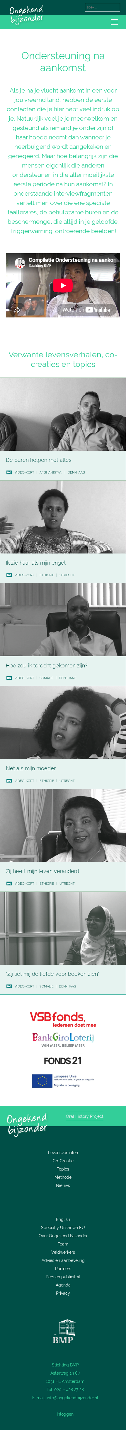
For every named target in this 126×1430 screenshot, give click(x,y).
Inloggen (65, 1414)
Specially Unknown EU (63, 1227)
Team (63, 1244)
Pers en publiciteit (63, 1276)
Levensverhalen (63, 1152)
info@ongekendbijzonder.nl (72, 1397)
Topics (63, 1169)
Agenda (63, 1285)
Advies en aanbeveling (63, 1260)
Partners (63, 1268)
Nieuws (63, 1185)
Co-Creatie (63, 1161)
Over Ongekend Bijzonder (63, 1235)
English (63, 1219)
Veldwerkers (63, 1252)
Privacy (63, 1293)
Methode (63, 1177)
